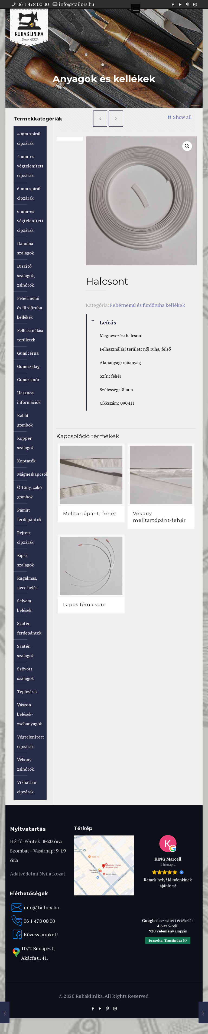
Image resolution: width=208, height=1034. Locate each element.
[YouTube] (180, 4)
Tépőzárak (27, 691)
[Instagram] (195, 4)
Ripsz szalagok (25, 560)
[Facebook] (173, 4)
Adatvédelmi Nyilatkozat (37, 873)
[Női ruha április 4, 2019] (4, 1012)
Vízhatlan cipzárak (26, 787)
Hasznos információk (29, 397)
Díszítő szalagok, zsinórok (26, 275)
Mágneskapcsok (30, 474)
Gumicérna (27, 353)
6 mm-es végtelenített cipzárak (30, 220)
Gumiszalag (28, 366)
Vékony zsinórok (25, 764)
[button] (187, 146)
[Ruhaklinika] (29, 27)
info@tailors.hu (76, 4)
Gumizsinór (28, 379)
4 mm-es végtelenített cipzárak (30, 165)
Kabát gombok (25, 420)
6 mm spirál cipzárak (28, 193)
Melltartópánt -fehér (89, 513)
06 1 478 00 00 (33, 4)
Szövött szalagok (25, 673)
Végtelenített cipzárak (30, 741)
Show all (182, 117)
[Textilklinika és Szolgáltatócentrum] (104, 893)
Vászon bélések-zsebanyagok (29, 714)
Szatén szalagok (25, 651)
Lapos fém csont (84, 604)
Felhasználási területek (30, 335)
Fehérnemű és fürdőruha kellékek (147, 305)
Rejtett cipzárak (25, 537)
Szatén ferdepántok (29, 628)
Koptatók (26, 461)
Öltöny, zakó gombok (29, 492)
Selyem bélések (24, 605)
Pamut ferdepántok (29, 514)
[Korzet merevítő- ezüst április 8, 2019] (203, 1012)
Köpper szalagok (25, 443)
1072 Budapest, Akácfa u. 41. (37, 953)
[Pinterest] (188, 4)
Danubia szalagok (25, 248)
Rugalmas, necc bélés (27, 582)
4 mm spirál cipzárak (28, 138)
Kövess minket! (41, 934)
